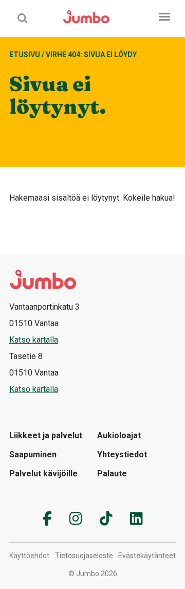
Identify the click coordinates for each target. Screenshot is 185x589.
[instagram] (75, 518)
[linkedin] (136, 518)
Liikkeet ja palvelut (45, 435)
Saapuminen (33, 454)
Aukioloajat (119, 435)
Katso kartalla (33, 340)
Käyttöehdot (29, 555)
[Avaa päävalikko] (164, 16)
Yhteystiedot (122, 454)
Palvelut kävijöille (43, 473)
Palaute (112, 473)
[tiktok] (106, 518)
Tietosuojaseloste (84, 555)
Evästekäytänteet (147, 555)
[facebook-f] (47, 518)
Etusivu (24, 54)
